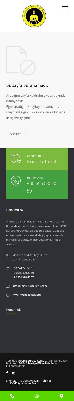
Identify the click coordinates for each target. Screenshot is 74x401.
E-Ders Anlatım (30, 380)
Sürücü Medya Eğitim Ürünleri (37, 363)
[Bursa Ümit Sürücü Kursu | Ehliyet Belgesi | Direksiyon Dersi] (34, 16)
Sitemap (11, 380)
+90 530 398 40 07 (23, 277)
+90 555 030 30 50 (23, 273)
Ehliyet (47, 380)
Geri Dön (15, 133)
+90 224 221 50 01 (23, 268)
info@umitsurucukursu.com (30, 286)
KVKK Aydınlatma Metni (27, 294)
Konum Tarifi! (41, 161)
